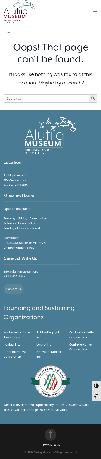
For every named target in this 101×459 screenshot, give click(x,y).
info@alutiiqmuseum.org (21, 271)
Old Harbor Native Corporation (82, 335)
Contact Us (13, 289)
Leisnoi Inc (43, 344)
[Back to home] (20, 11)
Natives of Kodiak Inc (48, 354)
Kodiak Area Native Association (17, 335)
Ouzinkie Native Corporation (80, 347)
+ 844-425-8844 (15, 276)
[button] (95, 11)
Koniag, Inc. (12, 344)
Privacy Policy (51, 445)
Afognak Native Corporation (15, 354)
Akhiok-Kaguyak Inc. (48, 335)
